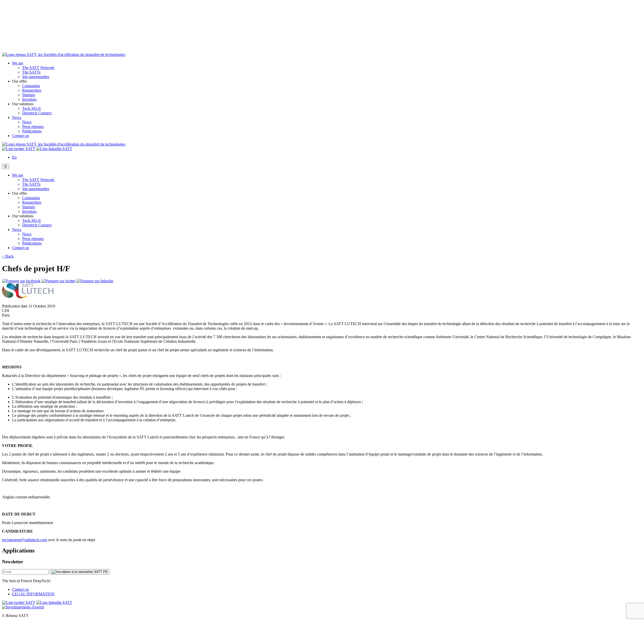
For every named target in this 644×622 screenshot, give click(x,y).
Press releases (33, 126)
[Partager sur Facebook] (21, 281)
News (16, 117)
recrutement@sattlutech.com (24, 540)
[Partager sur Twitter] (58, 281)
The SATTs (31, 72)
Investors (29, 99)
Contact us (20, 135)
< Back (8, 256)
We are (17, 63)
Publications (32, 131)
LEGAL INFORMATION (33, 594)
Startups (28, 95)
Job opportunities (35, 77)
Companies (31, 86)
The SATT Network (38, 67)
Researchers (31, 90)
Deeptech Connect (37, 113)
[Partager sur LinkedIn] (94, 281)
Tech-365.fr (31, 108)
